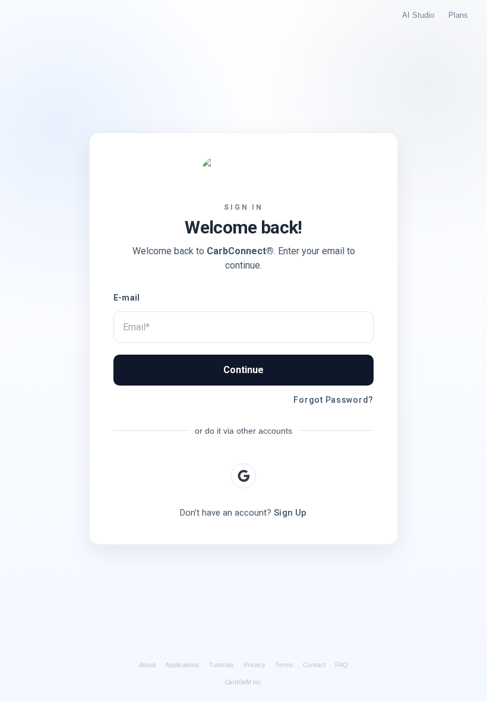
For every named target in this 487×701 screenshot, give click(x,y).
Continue (243, 369)
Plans (458, 15)
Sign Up (290, 512)
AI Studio (418, 15)
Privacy (254, 664)
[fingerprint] (243, 475)
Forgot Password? (333, 400)
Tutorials (221, 664)
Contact (314, 664)
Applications (182, 664)
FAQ (341, 664)
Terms (284, 664)
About (147, 664)
